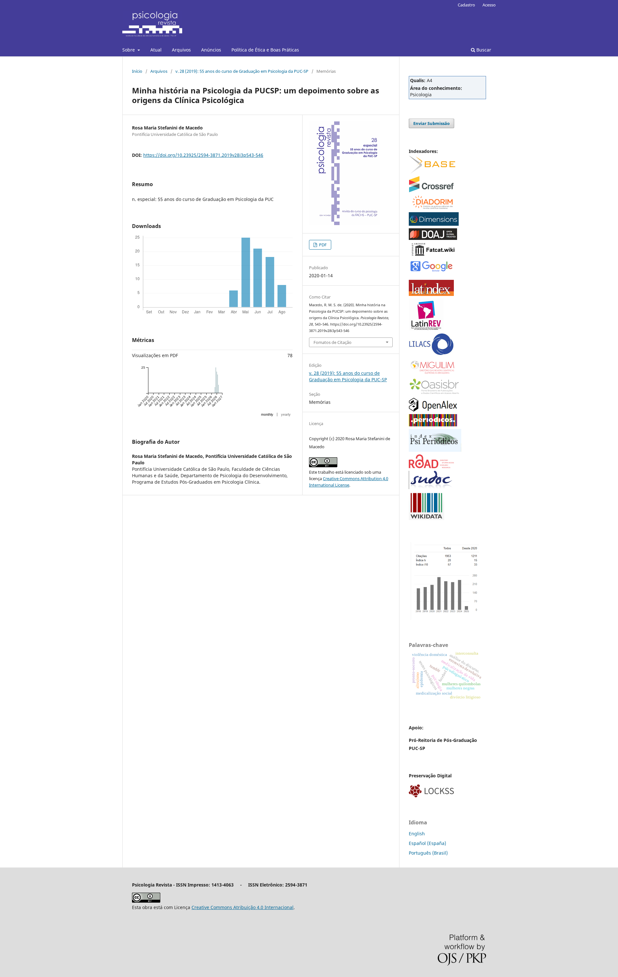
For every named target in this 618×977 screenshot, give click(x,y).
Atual (156, 50)
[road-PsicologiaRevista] (431, 466)
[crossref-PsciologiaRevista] (431, 190)
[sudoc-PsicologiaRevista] (431, 487)
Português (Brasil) (428, 853)
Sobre (129, 50)
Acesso (489, 5)
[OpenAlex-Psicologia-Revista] (433, 410)
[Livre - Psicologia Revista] (431, 354)
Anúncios (211, 50)
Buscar (483, 50)
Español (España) (427, 843)
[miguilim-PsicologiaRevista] (433, 374)
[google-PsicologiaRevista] (431, 271)
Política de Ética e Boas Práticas (265, 50)
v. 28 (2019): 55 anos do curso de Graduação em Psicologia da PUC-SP (241, 71)
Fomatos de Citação (332, 342)
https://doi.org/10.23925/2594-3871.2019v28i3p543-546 (203, 155)
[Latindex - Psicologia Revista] (431, 294)
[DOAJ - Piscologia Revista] (433, 238)
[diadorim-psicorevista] (432, 208)
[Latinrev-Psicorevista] (426, 329)
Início (137, 71)
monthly (267, 414)
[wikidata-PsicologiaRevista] (426, 518)
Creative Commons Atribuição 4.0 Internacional (243, 907)
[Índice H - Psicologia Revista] (447, 618)
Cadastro (466, 5)
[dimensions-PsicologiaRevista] (434, 224)
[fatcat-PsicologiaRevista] (433, 255)
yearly (286, 414)
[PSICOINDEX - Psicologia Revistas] (435, 450)
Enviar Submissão (431, 123)
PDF (322, 245)
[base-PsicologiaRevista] (432, 172)
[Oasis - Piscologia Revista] (434, 393)
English (417, 833)
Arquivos (181, 50)
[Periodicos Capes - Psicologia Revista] (433, 425)
